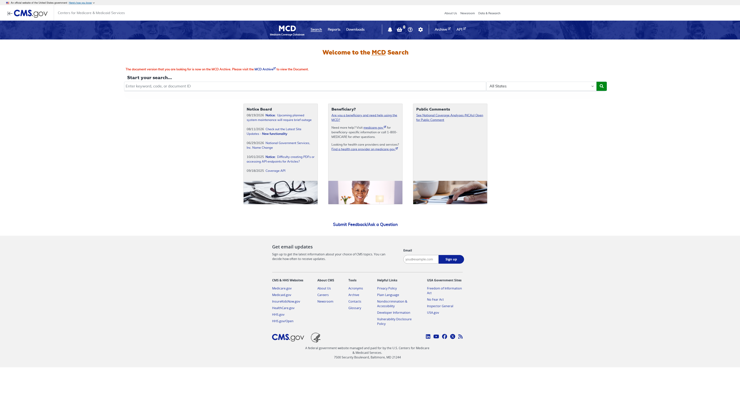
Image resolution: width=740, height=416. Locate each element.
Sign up (451, 259)
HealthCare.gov (283, 308)
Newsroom (467, 13)
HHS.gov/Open (282, 321)
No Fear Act (435, 299)
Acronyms (355, 288)
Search (316, 29)
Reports (334, 29)
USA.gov (433, 312)
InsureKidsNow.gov (286, 301)
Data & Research (489, 13)
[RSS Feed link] (460, 337)
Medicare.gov (282, 288)
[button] (390, 30)
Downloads (355, 29)
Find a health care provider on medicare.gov (363, 149)
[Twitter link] (452, 337)
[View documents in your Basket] (400, 30)
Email (407, 250)
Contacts (354, 301)
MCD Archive (264, 69)
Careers (323, 295)
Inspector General (440, 306)
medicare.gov (373, 127)
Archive (353, 295)
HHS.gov (278, 314)
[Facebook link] (444, 337)
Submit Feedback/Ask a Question (365, 224)
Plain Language (388, 295)
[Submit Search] (601, 86)
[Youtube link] (436, 337)
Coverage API (275, 170)
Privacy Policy (387, 288)
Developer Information (393, 312)
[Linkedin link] (428, 337)
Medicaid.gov (281, 295)
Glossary (354, 308)
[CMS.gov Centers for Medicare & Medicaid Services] (29, 14)
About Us (450, 13)
